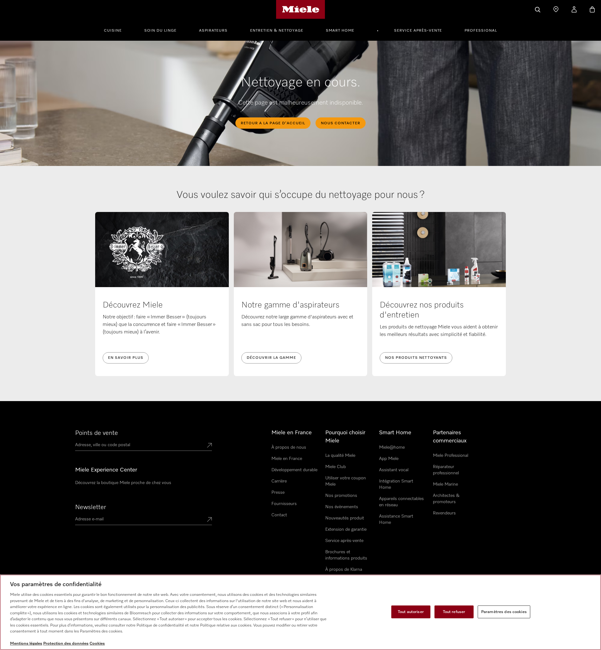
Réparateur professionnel (446, 470)
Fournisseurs (284, 504)
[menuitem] (116, 30)
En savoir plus (125, 358)
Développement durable (294, 470)
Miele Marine (445, 484)
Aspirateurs (213, 31)
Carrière (279, 481)
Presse (278, 492)
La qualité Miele (340, 455)
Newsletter (90, 507)
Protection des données (66, 644)
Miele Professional (450, 455)
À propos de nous (288, 447)
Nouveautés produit (344, 518)
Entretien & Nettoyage (276, 31)
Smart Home (340, 31)
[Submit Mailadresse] (209, 520)
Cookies (97, 644)
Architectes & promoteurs (446, 498)
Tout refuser (454, 612)
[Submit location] (209, 446)
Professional (481, 31)
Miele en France (286, 459)
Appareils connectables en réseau (401, 502)
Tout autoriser (411, 612)
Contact (279, 515)
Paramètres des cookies (504, 612)
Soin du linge (160, 31)
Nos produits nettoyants (416, 358)
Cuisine (113, 31)
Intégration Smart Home (396, 484)
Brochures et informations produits (346, 555)
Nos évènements (341, 507)
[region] (300, 612)
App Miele (388, 459)
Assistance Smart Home (396, 519)
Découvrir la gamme (271, 358)
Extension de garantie (346, 529)
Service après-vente (418, 31)
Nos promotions (341, 495)
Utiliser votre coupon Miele (345, 481)
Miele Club (335, 467)
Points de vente (96, 433)
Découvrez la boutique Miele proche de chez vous (123, 483)
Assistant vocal (393, 470)
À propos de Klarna (343, 569)
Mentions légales (26, 644)
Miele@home (392, 447)
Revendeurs (444, 513)
